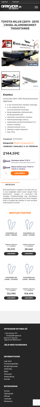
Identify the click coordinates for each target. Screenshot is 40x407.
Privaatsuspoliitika (11, 364)
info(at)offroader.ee (13, 336)
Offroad (31, 143)
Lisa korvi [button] (11, 253)
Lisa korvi (19, 173)
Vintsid (6, 391)
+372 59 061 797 (11, 333)
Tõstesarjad (8, 394)
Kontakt (7, 379)
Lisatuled (7, 399)
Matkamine (8, 401)
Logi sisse (4, 2)
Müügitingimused (11, 366)
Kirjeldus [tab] (10, 185)
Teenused (15, 2)
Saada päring (9, 377)
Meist (6, 371)
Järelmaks (8, 369)
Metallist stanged (20, 143)
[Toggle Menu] (36, 7)
